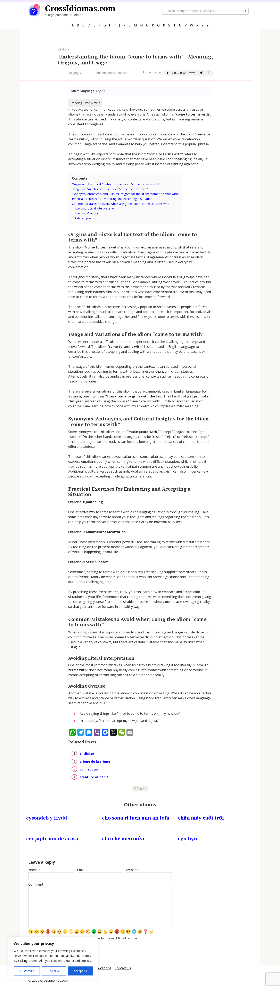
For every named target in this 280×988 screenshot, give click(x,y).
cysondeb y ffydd (46, 817)
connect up (89, 769)
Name (34, 870)
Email (82, 870)
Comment (35, 884)
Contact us (123, 968)
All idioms (64, 49)
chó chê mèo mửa (123, 838)
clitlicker (87, 753)
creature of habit (94, 777)
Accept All (80, 971)
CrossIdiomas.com (80, 8)
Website (132, 870)
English (141, 788)
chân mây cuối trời (201, 817)
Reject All (54, 971)
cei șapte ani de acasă (52, 838)
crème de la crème (95, 761)
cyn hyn (187, 838)
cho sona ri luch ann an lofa (135, 817)
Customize (27, 971)
